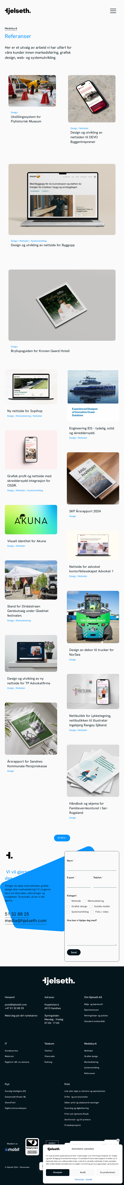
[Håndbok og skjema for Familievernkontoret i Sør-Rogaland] (93, 784)
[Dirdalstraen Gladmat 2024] (31, 592)
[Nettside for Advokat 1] (93, 556)
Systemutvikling (80, 912)
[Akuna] (31, 528)
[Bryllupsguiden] (62, 313)
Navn (70, 861)
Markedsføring (96, 901)
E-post (71, 878)
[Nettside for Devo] (91, 111)
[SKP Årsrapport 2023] (31, 739)
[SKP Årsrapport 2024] (93, 486)
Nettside (76, 901)
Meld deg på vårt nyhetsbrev (21, 1015)
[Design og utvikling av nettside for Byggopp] (62, 207)
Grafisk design (79, 906)
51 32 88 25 (17, 914)
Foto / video (102, 912)
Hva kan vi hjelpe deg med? (82, 920)
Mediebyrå (11, 28)
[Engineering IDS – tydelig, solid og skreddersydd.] (93, 406)
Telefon (98, 878)
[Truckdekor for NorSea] (93, 627)
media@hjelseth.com (26, 921)
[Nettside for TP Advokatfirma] (31, 664)
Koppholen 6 (51, 1004)
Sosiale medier (102, 906)
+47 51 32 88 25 (14, 1008)
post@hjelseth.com (16, 1004)
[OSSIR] (31, 462)
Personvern (79, 1179)
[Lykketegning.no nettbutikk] (93, 704)
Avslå (82, 1172)
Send (74, 952)
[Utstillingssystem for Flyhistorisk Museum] (32, 100)
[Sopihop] (31, 395)
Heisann (9, 997)
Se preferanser (107, 1172)
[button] (113, 11)
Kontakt (89, 1179)
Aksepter (57, 1172)
